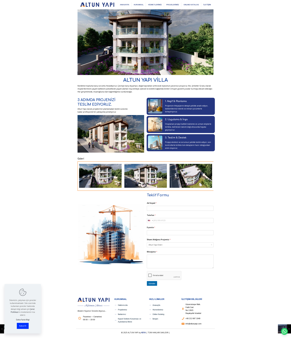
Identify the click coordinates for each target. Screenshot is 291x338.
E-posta (151, 227)
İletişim (155, 319)
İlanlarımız (122, 314)
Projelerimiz (122, 310)
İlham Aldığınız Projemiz (159, 240)
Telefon (151, 215)
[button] (284, 331)
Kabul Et (22, 326)
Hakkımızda (123, 305)
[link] (97, 4)
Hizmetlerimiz (158, 310)
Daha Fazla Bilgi (23, 319)
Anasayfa (156, 305)
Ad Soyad (152, 203)
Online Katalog (158, 314)
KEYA (143, 332)
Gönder (152, 283)
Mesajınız (152, 252)
